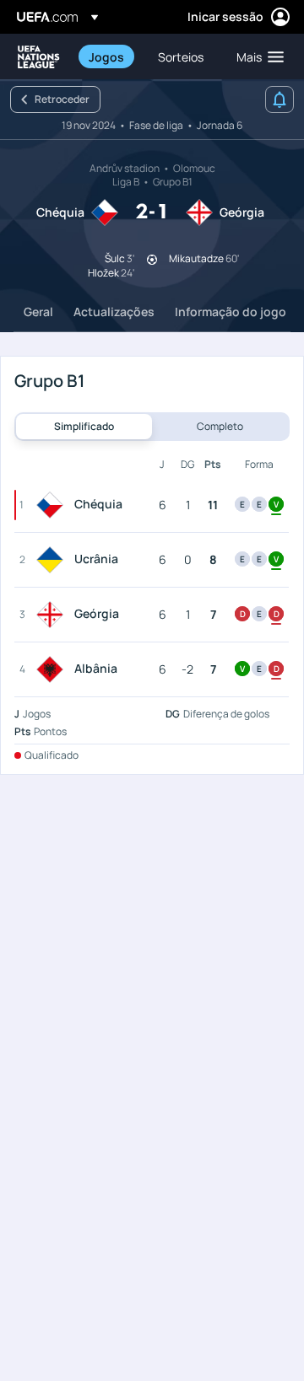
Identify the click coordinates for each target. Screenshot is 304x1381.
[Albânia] (53, 669)
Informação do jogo (230, 311)
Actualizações (114, 311)
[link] (106, 56)
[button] (256, 56)
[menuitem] (109, 56)
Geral (38, 311)
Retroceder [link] (62, 99)
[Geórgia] (53, 614)
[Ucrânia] (53, 559)
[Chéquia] (53, 505)
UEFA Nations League (39, 57)
